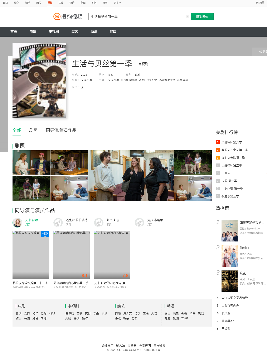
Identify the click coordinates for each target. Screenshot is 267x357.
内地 (44, 318)
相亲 (126, 318)
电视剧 (54, 31)
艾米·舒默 (86, 80)
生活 (146, 313)
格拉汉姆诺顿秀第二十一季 (30, 283)
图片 (38, 2)
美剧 (68, 318)
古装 (79, 313)
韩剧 (76, 318)
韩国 (27, 318)
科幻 (52, 313)
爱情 (27, 313)
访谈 (137, 313)
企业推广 (107, 345)
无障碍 (260, 2)
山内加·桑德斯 (129, 80)
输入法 (120, 345)
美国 (110, 74)
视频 (49, 2)
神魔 (167, 318)
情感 (118, 313)
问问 (94, 2)
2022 (84, 74)
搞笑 (192, 313)
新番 (184, 313)
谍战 (96, 313)
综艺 (74, 31)
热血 (176, 313)
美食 (154, 313)
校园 (176, 318)
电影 (33, 31)
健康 (113, 31)
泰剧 (104, 313)
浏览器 (132, 345)
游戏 (118, 318)
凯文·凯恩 (182, 80)
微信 (16, 2)
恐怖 (44, 313)
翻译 (83, 2)
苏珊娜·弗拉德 (167, 80)
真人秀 (127, 313)
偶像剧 (69, 313)
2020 (184, 318)
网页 (5, 2)
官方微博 (159, 345)
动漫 (94, 31)
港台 (35, 318)
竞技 (134, 318)
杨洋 (85, 318)
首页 (13, 31)
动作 (35, 313)
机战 (201, 313)
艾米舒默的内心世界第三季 (70, 283)
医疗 (60, 2)
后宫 (167, 313)
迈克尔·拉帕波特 (148, 80)
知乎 (27, 2)
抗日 (88, 313)
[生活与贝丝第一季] (39, 80)
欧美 (18, 318)
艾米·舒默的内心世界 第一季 (112, 283)
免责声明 (145, 345)
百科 (105, 2)
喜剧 (137, 74)
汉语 (71, 2)
